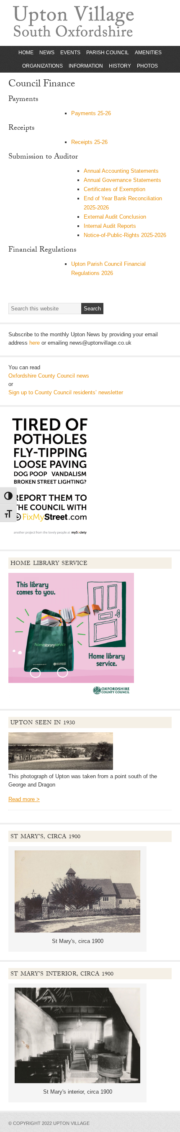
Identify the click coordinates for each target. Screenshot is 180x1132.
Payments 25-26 (91, 113)
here (34, 343)
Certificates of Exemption (114, 189)
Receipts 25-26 (89, 142)
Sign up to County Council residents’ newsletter (65, 392)
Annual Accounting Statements (121, 171)
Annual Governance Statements (122, 180)
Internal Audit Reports (110, 226)
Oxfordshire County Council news (48, 376)
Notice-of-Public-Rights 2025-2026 (125, 235)
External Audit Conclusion (115, 217)
